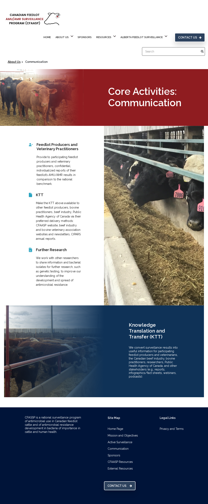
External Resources (120, 468)
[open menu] (71, 36)
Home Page (115, 428)
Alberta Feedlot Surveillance (141, 37)
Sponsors (85, 37)
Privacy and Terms (172, 428)
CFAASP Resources (120, 461)
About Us (62, 37)
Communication (118, 448)
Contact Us (187, 37)
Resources (103, 37)
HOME (47, 37)
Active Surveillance (120, 442)
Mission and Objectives (123, 435)
